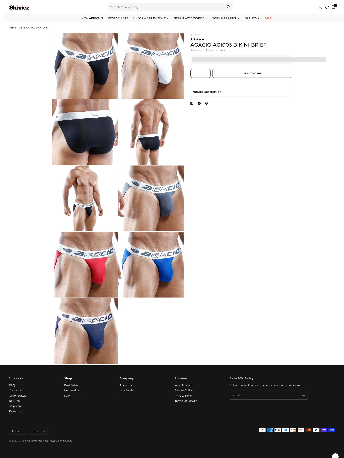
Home (12, 27)
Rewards (15, 411)
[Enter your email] (303, 395)
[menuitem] (92, 18)
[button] (197, 39)
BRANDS (251, 18)
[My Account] (320, 7)
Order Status (17, 395)
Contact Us (16, 390)
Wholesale (126, 390)
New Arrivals (92, 18)
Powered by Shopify (60, 440)
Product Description (205, 91)
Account (181, 378)
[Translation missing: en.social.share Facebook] (192, 103)
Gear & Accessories (189, 18)
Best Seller (71, 385)
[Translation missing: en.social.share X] (200, 103)
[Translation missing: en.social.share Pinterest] (207, 103)
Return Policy (184, 390)
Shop (68, 378)
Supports (16, 378)
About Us (126, 385)
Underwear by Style (149, 18)
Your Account (184, 385)
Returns (14, 400)
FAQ (12, 385)
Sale (268, 18)
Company (127, 378)
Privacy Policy (184, 395)
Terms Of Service (186, 400)
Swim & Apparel (224, 18)
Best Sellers (118, 18)
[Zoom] (110, 40)
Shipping (195, 50)
